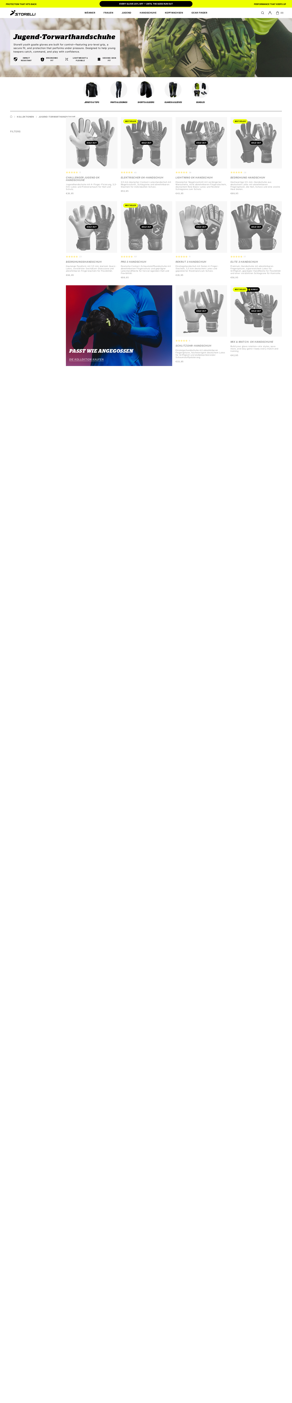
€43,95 (180, 193)
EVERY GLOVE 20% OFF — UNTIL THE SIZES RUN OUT (146, 4)
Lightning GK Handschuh (194, 177)
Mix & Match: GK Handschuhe (252, 342)
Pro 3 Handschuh (133, 262)
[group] (146, 4)
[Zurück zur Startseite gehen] (11, 117)
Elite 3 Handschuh (244, 262)
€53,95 (125, 191)
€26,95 (70, 193)
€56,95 (234, 278)
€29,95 (179, 275)
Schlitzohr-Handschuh (193, 346)
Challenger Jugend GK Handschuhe (83, 178)
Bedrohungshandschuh (84, 262)
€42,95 (234, 355)
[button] (262, 13)
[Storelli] (22, 13)
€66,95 (70, 275)
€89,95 (234, 193)
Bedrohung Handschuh (247, 177)
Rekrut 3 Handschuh (191, 262)
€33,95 (180, 362)
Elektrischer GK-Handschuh (142, 177)
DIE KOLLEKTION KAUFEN (86, 359)
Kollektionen (25, 116)
